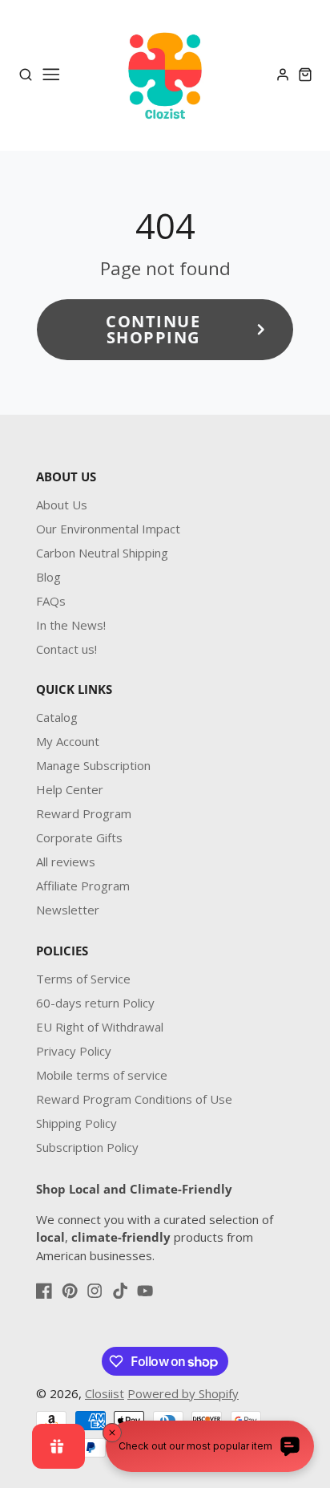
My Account (67, 741)
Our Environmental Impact (108, 529)
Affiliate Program (83, 886)
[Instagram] (95, 1291)
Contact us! (66, 649)
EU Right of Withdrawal (99, 1027)
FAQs (51, 601)
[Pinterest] (70, 1291)
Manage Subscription (93, 765)
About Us (61, 505)
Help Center (69, 789)
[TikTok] (120, 1291)
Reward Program (83, 813)
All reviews (65, 861)
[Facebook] (44, 1291)
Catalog (57, 717)
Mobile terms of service (101, 1075)
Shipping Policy (76, 1123)
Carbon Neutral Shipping (102, 553)
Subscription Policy (87, 1147)
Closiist (104, 1393)
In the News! (71, 625)
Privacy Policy (73, 1051)
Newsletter (67, 910)
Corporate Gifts (79, 837)
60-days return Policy (95, 1003)
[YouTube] (145, 1291)
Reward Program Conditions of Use (134, 1099)
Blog (48, 577)
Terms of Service (83, 979)
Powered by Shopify (183, 1393)
